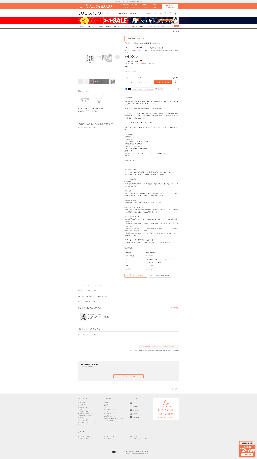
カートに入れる (163, 82)
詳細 (141, 1)
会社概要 (80, 405)
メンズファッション (83, 438)
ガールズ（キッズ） (109, 436)
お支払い (106, 405)
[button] (117, 57)
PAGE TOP (173, 388)
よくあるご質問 (158, 13)
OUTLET (109, 13)
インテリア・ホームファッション (139, 438)
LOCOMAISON (122, 13)
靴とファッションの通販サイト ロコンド (90, 13)
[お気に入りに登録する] (175, 82)
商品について (107, 414)
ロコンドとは (82, 402)
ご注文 (106, 402)
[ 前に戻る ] (176, 31)
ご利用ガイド (149, 13)
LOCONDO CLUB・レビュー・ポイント (115, 418)
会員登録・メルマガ (109, 416)
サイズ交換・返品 (109, 409)
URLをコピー (159, 89)
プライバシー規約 (83, 420)
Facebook (135, 406)
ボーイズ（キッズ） (109, 438)
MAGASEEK (133, 13)
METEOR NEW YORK (144, 48)
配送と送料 (107, 407)
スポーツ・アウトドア (136, 436)
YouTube (135, 410)
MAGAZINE (136, 417)
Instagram (136, 413)
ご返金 (106, 411)
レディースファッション (85, 436)
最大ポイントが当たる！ (158, 347)
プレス (80, 409)
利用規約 (80, 418)
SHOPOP (174, 308)
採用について (82, 407)
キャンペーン (169, 6)
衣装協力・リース (83, 411)
